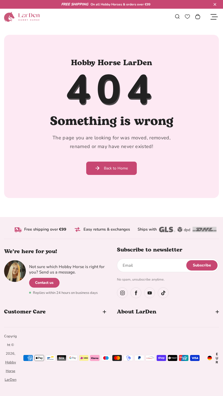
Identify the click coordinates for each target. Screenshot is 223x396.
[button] (215, 4)
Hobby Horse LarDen (10, 371)
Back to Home (116, 168)
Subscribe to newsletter (149, 250)
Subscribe (202, 265)
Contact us (44, 282)
